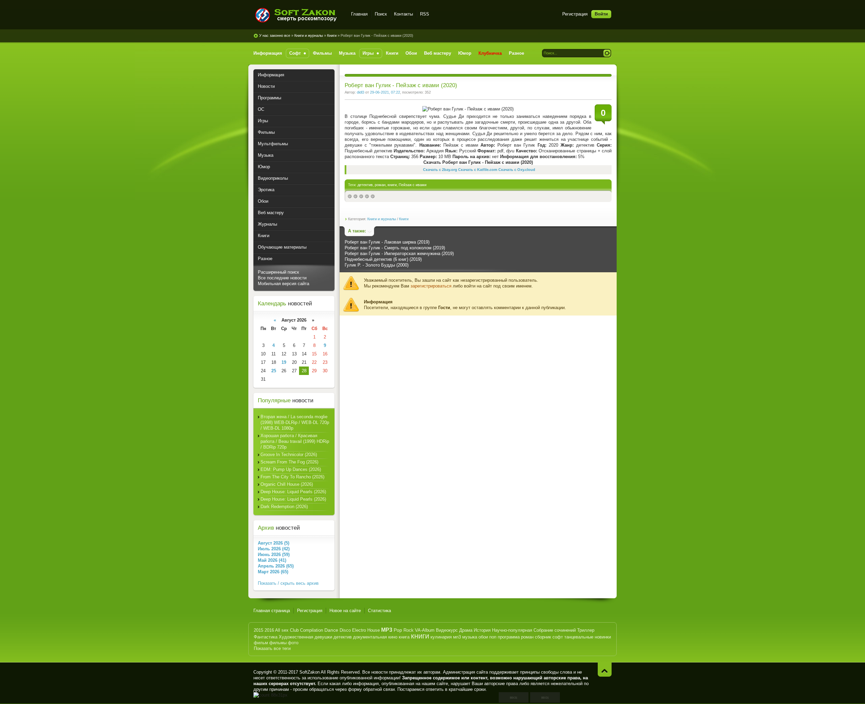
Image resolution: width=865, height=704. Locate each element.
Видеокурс (447, 630)
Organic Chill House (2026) (287, 484)
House (373, 630)
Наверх (605, 669)
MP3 (386, 630)
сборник (543, 636)
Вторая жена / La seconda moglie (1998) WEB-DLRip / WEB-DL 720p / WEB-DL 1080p (295, 422)
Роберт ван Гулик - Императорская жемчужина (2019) (399, 253)
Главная (359, 14)
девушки (323, 636)
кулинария (441, 636)
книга (404, 636)
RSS (424, 14)
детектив (365, 185)
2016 (269, 630)
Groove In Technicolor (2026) (289, 454)
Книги (332, 35)
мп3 (457, 636)
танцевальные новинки (587, 636)
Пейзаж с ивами (412, 185)
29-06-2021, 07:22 (385, 92)
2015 (258, 630)
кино (392, 636)
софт (557, 636)
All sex (282, 630)
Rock (408, 630)
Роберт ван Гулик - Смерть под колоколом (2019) (395, 247)
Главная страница (271, 610)
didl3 (360, 92)
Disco (345, 630)
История (482, 630)
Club (294, 630)
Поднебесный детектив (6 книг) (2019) (383, 259)
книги (392, 185)
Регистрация (575, 14)
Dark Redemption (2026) (284, 506)
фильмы (278, 642)
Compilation (311, 630)
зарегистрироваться (431, 285)
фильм (261, 642)
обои (483, 636)
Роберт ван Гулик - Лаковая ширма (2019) (387, 242)
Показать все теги (272, 648)
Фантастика (265, 636)
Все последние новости (282, 277)
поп (492, 636)
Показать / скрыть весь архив (288, 583)
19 (283, 362)
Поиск (381, 14)
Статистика (379, 610)
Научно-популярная (512, 630)
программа (509, 636)
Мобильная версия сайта (283, 283)
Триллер (585, 630)
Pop (398, 630)
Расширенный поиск (278, 272)
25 (273, 370)
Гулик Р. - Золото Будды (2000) (377, 265)
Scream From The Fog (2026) (289, 461)
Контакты (403, 14)
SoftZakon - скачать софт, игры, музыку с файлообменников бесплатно (298, 15)
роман (380, 185)
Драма (465, 630)
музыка (469, 636)
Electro (359, 630)
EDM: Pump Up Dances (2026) (291, 469)
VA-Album (425, 630)
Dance (331, 630)
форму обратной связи (371, 689)
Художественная (296, 636)
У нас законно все (274, 35)
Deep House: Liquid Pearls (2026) (293, 491)
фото (293, 642)
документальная (370, 636)
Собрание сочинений (555, 630)
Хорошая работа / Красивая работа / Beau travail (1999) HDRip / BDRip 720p (295, 441)
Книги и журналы (308, 35)
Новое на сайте (345, 610)
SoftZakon (309, 672)
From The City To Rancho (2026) (292, 476)
